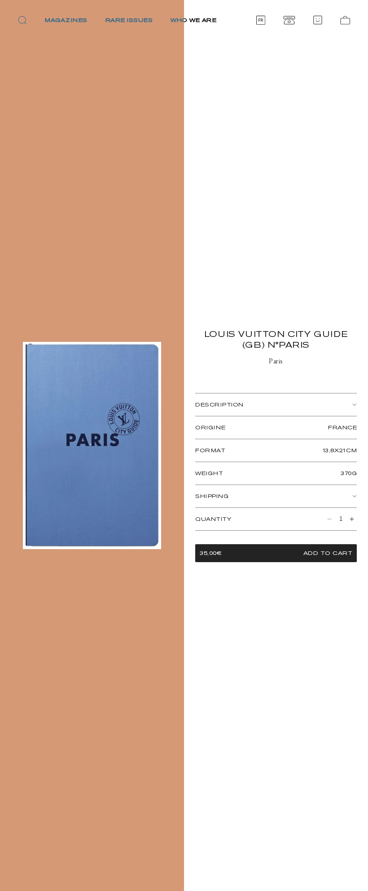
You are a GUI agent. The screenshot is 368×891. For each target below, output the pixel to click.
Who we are (193, 20)
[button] (22, 20)
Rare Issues (129, 20)
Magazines (66, 20)
